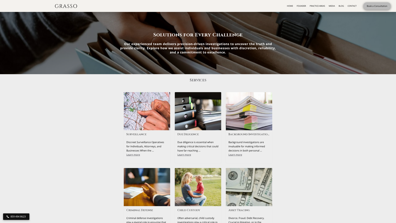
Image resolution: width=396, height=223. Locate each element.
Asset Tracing (239, 210)
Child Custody (188, 210)
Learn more (133, 154)
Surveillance (136, 134)
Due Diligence (188, 134)
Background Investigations (249, 134)
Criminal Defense (139, 210)
